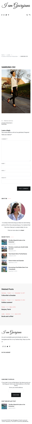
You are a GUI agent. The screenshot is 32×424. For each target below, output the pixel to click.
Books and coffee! (7, 316)
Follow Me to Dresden (9, 295)
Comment (5, 139)
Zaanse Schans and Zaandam (16, 260)
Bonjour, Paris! (6, 309)
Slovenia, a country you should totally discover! (18, 247)
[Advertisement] (16, 35)
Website (4, 177)
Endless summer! (7, 302)
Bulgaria (4, 300)
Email (3, 170)
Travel (9, 293)
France (3, 307)
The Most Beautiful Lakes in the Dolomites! (17, 241)
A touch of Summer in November (7, 122)
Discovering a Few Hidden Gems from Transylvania (18, 268)
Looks (3, 314)
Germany (4, 293)
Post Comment (24, 188)
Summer (8, 314)
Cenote (7, 421)
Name (3, 163)
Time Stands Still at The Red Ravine (18, 253)
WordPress (25, 421)
